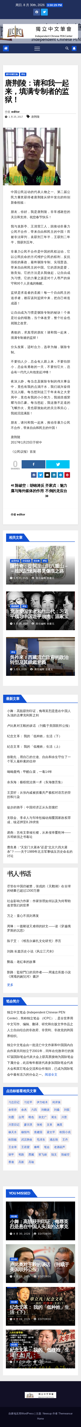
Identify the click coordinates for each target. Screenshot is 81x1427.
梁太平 (51, 1132)
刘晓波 (45, 1109)
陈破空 (65, 1154)
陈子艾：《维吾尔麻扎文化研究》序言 (34, 941)
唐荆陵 (35, 116)
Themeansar (65, 1413)
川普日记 (13, 1124)
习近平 (28, 1102)
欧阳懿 (12, 1139)
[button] (67, 48)
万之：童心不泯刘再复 (23, 915)
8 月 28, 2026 (22, 1319)
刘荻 (67, 1109)
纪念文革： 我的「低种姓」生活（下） (34, 736)
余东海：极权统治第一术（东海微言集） (35, 782)
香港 (11, 1162)
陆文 (54, 1154)
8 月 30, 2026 (22, 1233)
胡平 (11, 1154)
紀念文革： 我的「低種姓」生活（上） (34, 746)
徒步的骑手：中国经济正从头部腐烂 (32, 807)
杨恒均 (25, 1132)
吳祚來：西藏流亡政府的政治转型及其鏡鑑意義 (39, 659)
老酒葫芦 (59, 1147)
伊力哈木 (42, 1102)
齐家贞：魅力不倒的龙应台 (56, 488)
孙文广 (43, 1117)
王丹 (65, 1139)
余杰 (24, 1109)
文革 (49, 1124)
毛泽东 (41, 1139)
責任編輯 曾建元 (44, 578)
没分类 (37, 561)
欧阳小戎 (65, 1132)
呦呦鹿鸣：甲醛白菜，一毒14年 (29, 771)
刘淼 (57, 1109)
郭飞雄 (43, 1154)
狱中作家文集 (12, 74)
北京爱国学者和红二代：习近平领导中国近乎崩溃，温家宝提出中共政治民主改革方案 (39, 616)
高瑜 (31, 1162)
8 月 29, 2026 (22, 1276)
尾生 (54, 1117)
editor (15, 112)
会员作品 (15, 561)
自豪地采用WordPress (21, 1413)
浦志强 (54, 1139)
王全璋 (12, 1147)
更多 (10, 984)
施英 (59, 1124)
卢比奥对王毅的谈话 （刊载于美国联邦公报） (39, 725)
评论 (23, 74)
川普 (64, 1117)
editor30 (44, 1233)
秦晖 (37, 1147)
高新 (21, 1162)
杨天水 (12, 1132)
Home (40, 1418)
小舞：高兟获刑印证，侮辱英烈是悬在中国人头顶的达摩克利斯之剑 (39, 1226)
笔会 (47, 1147)
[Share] (33, 464)
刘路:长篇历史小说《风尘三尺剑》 (31, 951)
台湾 (21, 1117)
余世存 (12, 1109)
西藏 (31, 1154)
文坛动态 (26, 561)
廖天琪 (28, 1124)
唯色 (31, 1117)
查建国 (38, 1132)
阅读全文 (51, 1074)
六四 (34, 1109)
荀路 (21, 1154)
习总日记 (13, 1102)
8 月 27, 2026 (22, 1361)
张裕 (39, 1124)
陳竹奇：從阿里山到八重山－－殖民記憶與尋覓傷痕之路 (39, 568)
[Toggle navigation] (37, 48)
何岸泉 (56, 1102)
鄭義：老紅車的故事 (21, 961)
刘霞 (11, 1117)
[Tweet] (58, 464)
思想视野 (15, 606)
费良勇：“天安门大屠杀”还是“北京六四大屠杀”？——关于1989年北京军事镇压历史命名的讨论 (40, 852)
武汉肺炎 (26, 1139)
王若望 (25, 1147)
